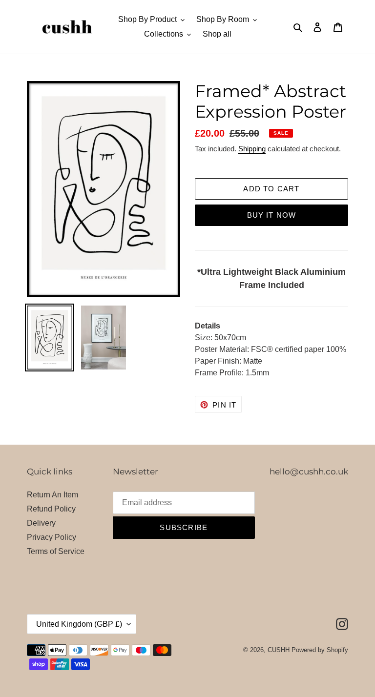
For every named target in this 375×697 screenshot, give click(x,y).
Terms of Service (55, 551)
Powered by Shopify (320, 650)
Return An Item (52, 495)
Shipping (252, 148)
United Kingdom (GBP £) (79, 624)
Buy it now (271, 215)
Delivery (41, 523)
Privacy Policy (51, 537)
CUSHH (279, 650)
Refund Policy (51, 509)
